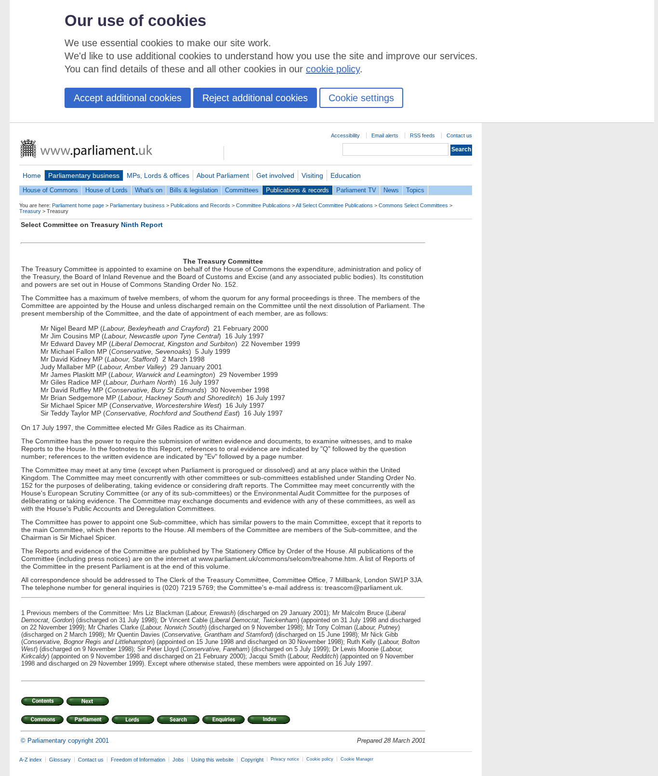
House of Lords (106, 190)
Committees (242, 190)
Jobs (178, 760)
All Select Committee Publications (334, 205)
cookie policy (333, 69)
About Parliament (223, 175)
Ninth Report (142, 224)
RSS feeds (422, 135)
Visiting (312, 175)
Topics (415, 190)
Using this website (212, 760)
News (391, 190)
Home (32, 175)
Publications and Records (200, 205)
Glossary (60, 760)
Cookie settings (361, 98)
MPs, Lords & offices (158, 175)
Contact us (459, 135)
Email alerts (384, 135)
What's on (148, 190)
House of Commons (50, 190)
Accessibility (345, 135)
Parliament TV (356, 190)
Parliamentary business (83, 175)
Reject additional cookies (255, 98)
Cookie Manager (357, 759)
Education (345, 175)
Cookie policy (319, 759)
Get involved (275, 175)
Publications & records (297, 190)
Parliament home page (78, 205)
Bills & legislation (194, 190)
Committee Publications (263, 205)
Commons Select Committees (413, 205)
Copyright (252, 760)
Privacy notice (285, 759)
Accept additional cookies (128, 98)
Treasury (30, 211)
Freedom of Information (138, 760)
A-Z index (30, 760)
